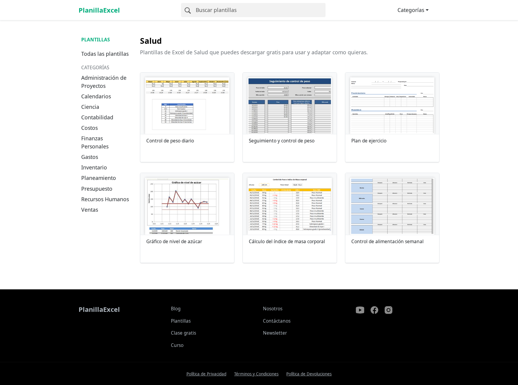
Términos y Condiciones (256, 374)
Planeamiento (98, 177)
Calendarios (96, 96)
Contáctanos (276, 321)
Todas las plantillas (105, 53)
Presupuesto (96, 188)
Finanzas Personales (95, 142)
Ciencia (90, 106)
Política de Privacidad (206, 374)
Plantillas (95, 40)
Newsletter (275, 333)
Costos (89, 127)
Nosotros (272, 309)
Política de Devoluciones (309, 374)
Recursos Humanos (105, 199)
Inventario (94, 167)
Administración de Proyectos (104, 81)
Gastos (89, 156)
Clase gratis (183, 333)
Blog (175, 309)
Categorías (410, 9)
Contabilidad (97, 117)
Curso (177, 345)
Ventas (89, 209)
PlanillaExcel (99, 9)
